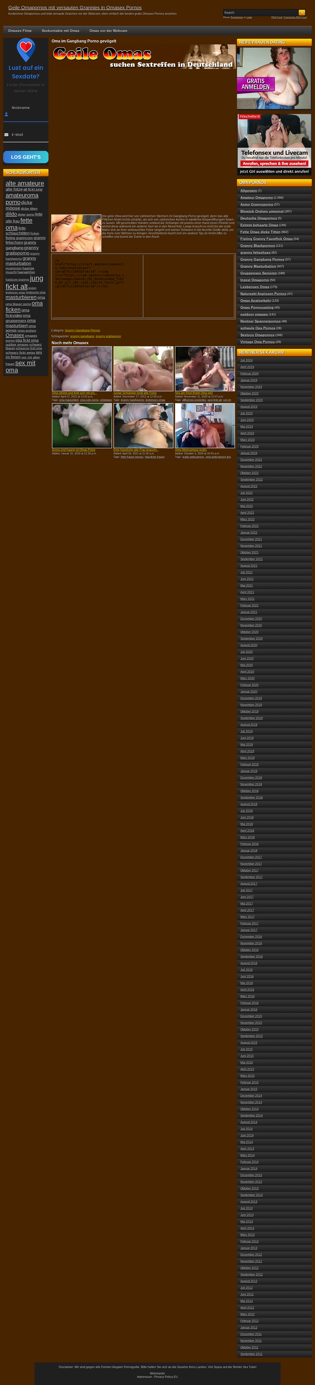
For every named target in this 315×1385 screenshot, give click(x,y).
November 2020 (251, 625)
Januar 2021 (248, 612)
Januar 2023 (248, 453)
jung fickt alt (215, 399)
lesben (32, 288)
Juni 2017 (247, 897)
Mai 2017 (246, 903)
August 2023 (248, 407)
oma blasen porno (18, 304)
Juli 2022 (246, 493)
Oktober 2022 (249, 473)
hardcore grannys (17, 279)
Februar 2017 (249, 923)
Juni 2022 (247, 499)
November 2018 (251, 784)
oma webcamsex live (218, 456)
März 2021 (247, 599)
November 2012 (251, 1261)
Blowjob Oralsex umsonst (262, 211)
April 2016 (247, 989)
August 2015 (248, 1042)
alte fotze (14, 189)
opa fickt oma (27, 340)
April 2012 (247, 1307)
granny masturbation (21, 261)
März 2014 (247, 1155)
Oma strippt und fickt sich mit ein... (74, 393)
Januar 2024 (248, 380)
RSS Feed (276, 17)
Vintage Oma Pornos (257, 342)
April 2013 (247, 1228)
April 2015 (247, 1069)
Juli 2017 (246, 890)
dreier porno (26, 214)
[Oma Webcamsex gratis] (205, 425)
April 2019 (247, 751)
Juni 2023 (247, 420)
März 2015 (247, 1076)
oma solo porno (89, 399)
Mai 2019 (246, 744)
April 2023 (247, 433)
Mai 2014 (246, 1142)
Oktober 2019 (249, 711)
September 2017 (251, 877)
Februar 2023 (249, 446)
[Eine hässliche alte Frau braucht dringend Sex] (143, 425)
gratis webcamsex (193, 456)
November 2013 (251, 1182)
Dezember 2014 (251, 1095)
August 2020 (248, 645)
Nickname (21, 107)
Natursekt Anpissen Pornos (263, 294)
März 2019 (247, 758)
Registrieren (237, 17)
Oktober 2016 (249, 950)
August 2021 (248, 565)
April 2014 (247, 1148)
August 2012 (248, 1281)
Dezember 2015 (251, 1016)
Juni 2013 (247, 1215)
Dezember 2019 (251, 698)
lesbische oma (36, 292)
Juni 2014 (247, 1135)
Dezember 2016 (251, 936)
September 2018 (251, 797)
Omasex (15, 335)
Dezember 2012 (251, 1254)
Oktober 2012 (249, 1268)
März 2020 (247, 678)
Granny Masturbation (258, 266)
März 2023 (247, 440)
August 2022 (248, 486)
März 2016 (247, 996)
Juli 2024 (246, 360)
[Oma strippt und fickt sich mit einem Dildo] (82, 368)
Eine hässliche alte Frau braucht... (136, 450)
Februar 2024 (249, 373)
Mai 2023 (246, 426)
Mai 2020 (246, 665)
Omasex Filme (20, 31)
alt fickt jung (32, 189)
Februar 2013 (249, 1241)
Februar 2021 (249, 605)
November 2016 (251, 943)
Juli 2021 (246, 572)
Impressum (144, 1377)
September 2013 (251, 1195)
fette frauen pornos (132, 456)
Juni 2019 (247, 738)
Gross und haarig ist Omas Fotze (73, 450)
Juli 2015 (246, 1049)
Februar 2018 (249, 844)
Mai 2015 (246, 1062)
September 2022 (251, 479)
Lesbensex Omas (254, 287)
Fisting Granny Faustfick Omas (266, 239)
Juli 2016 (246, 970)
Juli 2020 (246, 652)
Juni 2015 (247, 1056)
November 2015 (251, 1023)
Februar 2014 (249, 1162)
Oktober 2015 (249, 1029)
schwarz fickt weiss (20, 353)
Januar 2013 (248, 1248)
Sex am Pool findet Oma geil (194, 393)
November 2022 (251, 466)
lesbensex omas (155, 399)
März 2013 (247, 1235)
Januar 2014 (248, 1168)
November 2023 (251, 387)
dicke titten (29, 209)
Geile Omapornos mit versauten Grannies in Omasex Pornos (75, 7)
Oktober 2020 (249, 632)
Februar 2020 (249, 685)
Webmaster (157, 1373)
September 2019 (251, 718)
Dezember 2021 (251, 539)
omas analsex (26, 330)
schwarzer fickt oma (29, 348)
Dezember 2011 (251, 1334)
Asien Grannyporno (256, 204)
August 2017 (248, 883)
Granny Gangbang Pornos (82, 330)
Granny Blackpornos (257, 246)
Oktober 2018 (249, 791)
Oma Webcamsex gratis (191, 450)
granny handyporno (132, 399)
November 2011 (251, 1341)
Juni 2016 (247, 976)
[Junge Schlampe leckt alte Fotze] (143, 368)
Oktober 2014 (249, 1109)
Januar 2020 (248, 691)
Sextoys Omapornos (257, 335)
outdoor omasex (17, 344)
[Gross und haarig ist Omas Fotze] (82, 425)
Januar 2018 (248, 850)
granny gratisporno (108, 336)
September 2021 (251, 559)
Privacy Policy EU (166, 1377)
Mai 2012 (246, 1301)
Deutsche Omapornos (258, 218)
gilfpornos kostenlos (194, 399)
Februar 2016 (249, 1003)
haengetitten (26, 272)
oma (41, 297)
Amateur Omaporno (256, 197)
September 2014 (251, 1115)
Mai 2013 (246, 1221)
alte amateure (25, 183)
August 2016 (248, 963)
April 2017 (247, 910)
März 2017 (247, 917)
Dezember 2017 (251, 857)
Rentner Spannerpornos (260, 321)
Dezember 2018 (251, 777)
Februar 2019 (249, 764)
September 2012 (251, 1274)
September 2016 (251, 956)
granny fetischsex (255, 252)
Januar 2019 (248, 771)
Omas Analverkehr (255, 301)
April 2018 (247, 830)
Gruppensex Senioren (258, 273)
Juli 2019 (246, 731)
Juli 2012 (246, 1288)
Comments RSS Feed (295, 17)
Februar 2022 (249, 526)
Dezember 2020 (251, 618)
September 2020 (251, 638)
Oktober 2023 (249, 393)
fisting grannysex (19, 238)
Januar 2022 (248, 532)
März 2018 (247, 837)
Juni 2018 (247, 817)
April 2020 (247, 671)
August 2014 (248, 1122)
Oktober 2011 (249, 1347)
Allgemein (248, 191)
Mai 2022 (246, 506)
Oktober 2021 (249, 552)
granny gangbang (82, 336)
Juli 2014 (246, 1129)
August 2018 (248, 804)
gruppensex (14, 268)
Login (249, 17)
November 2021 (251, 546)
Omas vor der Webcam (108, 31)
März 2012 (247, 1314)
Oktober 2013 (249, 1188)
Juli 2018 (246, 811)
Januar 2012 (248, 1327)
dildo (11, 214)
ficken (35, 233)
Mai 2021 (246, 585)
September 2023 (251, 400)
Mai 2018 (246, 824)
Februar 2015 (249, 1082)
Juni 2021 (247, 579)
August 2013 (248, 1201)
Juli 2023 (246, 413)
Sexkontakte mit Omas (60, 31)
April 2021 (247, 592)
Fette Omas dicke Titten (260, 232)
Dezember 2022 (251, 460)
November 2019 (251, 705)
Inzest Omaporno (254, 280)
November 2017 (251, 864)
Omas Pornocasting (257, 307)
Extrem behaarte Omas (259, 225)
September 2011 (251, 1354)
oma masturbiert (69, 399)
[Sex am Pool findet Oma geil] (205, 368)
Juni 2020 (247, 658)
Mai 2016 (246, 983)
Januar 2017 (248, 930)
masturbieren (21, 297)
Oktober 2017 (249, 870)
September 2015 (251, 1036)
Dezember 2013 (251, 1175)
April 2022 (247, 512)
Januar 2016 (248, 1009)
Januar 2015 (248, 1089)
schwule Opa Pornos (257, 328)
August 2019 (248, 724)
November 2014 (251, 1102)
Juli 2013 (246, 1208)
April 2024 (247, 367)
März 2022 (247, 519)
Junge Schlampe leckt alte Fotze (135, 393)
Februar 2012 (249, 1321)
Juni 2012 (247, 1294)
